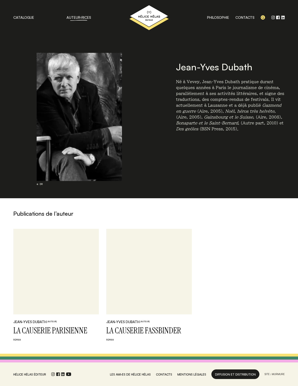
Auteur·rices (79, 17)
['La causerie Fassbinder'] (149, 271)
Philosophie (218, 17)
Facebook (278, 17)
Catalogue (23, 17)
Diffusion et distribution (235, 374)
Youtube (68, 374)
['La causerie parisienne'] (56, 271)
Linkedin (283, 17)
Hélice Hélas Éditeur (149, 17)
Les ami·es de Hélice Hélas (130, 374)
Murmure (278, 374)
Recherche (263, 17)
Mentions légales (191, 374)
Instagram (273, 17)
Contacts (244, 17)
